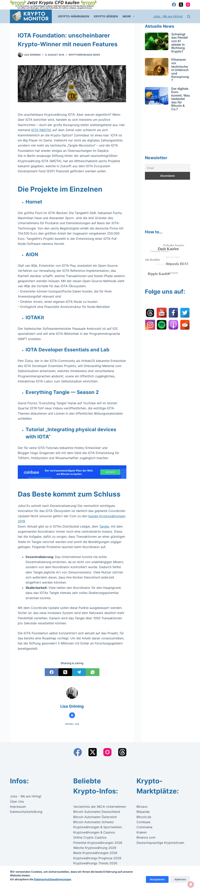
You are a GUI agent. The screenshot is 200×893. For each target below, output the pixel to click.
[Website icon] (72, 715)
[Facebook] (174, 5)
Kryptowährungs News (84, 54)
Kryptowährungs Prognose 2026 (97, 858)
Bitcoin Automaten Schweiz (93, 822)
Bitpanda (143, 812)
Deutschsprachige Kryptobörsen (160, 843)
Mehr (127, 16)
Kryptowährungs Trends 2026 (95, 863)
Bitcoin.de (144, 817)
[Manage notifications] (191, 884)
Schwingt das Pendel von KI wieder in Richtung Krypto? (179, 42)
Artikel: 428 (72, 724)
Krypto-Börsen (106, 16)
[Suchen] (188, 16)
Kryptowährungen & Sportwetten (97, 827)
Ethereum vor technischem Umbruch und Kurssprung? (180, 70)
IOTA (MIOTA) (41, 130)
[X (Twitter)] (181, 5)
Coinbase (143, 822)
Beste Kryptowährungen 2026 (95, 853)
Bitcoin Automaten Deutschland (96, 812)
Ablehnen (180, 879)
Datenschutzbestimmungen (52, 879)
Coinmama (144, 827)
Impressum (18, 807)
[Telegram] (79, 672)
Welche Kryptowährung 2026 (94, 848)
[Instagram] (188, 5)
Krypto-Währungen (73, 16)
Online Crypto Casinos (89, 837)
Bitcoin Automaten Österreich (95, 817)
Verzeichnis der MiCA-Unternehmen (99, 807)
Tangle (104, 526)
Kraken (142, 832)
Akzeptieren (157, 879)
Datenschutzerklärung (26, 812)
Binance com (146, 837)
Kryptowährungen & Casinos (94, 832)
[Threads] (122, 752)
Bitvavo (142, 807)
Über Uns (17, 801)
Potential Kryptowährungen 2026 (97, 843)
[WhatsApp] (92, 672)
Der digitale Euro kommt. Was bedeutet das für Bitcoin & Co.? (180, 99)
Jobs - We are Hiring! (168, 16)
